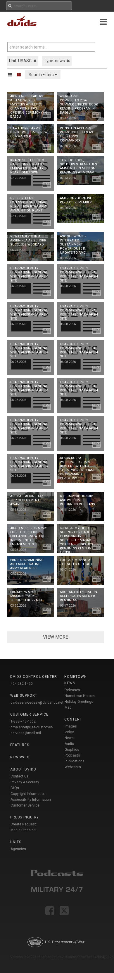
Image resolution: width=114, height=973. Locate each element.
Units (15, 842)
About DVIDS (23, 769)
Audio (69, 744)
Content (73, 719)
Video (69, 732)
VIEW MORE (55, 637)
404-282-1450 (22, 684)
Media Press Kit (23, 830)
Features (19, 745)
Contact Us (20, 776)
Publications (74, 761)
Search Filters (42, 74)
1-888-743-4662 (23, 721)
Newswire (20, 757)
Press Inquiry (24, 817)
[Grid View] (20, 74)
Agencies (18, 849)
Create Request (23, 824)
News (69, 738)
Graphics (72, 750)
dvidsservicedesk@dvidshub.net (37, 702)
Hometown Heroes (80, 696)
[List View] (11, 74)
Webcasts (73, 767)
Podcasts (72, 755)
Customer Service (25, 805)
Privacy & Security (25, 782)
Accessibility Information (31, 800)
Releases (72, 690)
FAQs (15, 788)
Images (71, 726)
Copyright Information (28, 794)
